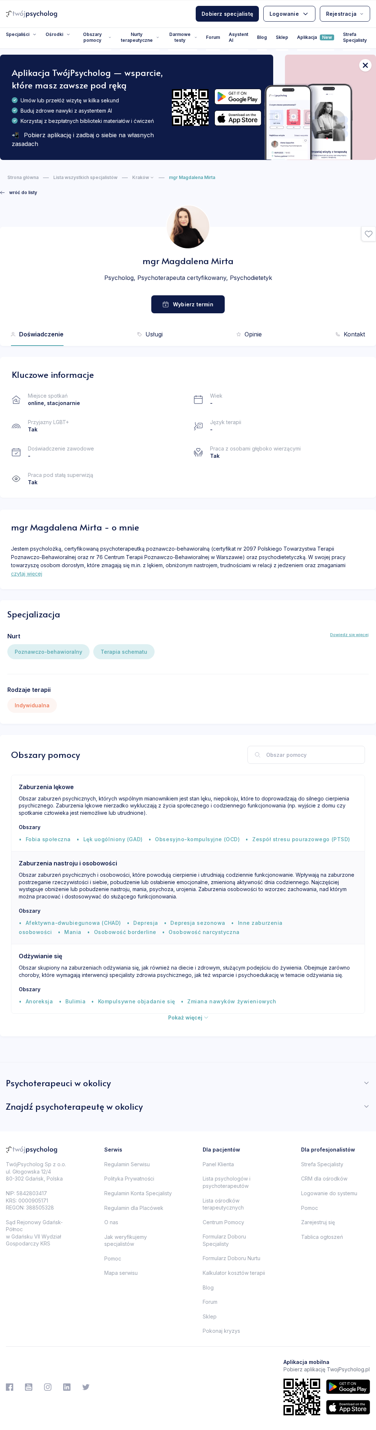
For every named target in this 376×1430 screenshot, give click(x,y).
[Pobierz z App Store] (237, 118)
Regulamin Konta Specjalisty (138, 1193)
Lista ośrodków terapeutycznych (223, 1204)
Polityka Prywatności (129, 1178)
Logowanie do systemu (329, 1193)
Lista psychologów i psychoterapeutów (226, 1182)
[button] (368, 234)
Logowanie (284, 14)
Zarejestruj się (318, 1222)
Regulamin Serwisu (127, 1164)
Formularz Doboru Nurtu (231, 1258)
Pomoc (112, 1258)
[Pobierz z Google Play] (237, 97)
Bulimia (75, 1001)
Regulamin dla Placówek (133, 1208)
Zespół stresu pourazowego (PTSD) (301, 839)
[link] (18, 192)
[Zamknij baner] (365, 65)
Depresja (145, 923)
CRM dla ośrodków (324, 1178)
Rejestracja (341, 14)
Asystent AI (238, 37)
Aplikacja (314, 37)
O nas (111, 1222)
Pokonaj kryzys (221, 1331)
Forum (213, 37)
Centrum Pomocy (223, 1222)
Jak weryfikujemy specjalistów (125, 1240)
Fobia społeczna (48, 839)
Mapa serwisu (121, 1273)
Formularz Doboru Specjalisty (224, 1240)
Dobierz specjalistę (227, 14)
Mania (73, 932)
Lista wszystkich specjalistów (85, 177)
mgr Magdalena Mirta (192, 177)
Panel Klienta (218, 1164)
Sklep (282, 37)
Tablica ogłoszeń (322, 1237)
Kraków (140, 177)
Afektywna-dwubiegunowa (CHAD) (73, 923)
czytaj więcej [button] (26, 573)
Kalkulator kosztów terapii (234, 1273)
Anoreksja (39, 1001)
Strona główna (23, 177)
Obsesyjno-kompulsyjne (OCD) (197, 839)
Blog (262, 37)
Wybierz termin (193, 304)
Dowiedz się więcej (349, 634)
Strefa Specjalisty (355, 37)
